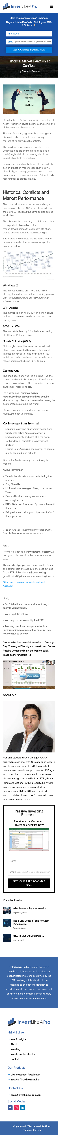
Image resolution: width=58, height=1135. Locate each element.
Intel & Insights (18, 1039)
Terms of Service (32, 1130)
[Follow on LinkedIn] (22, 1107)
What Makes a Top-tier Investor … (31, 908)
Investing (15, 1049)
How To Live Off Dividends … (28, 935)
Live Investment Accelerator (25, 1074)
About (14, 1044)
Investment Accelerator (23, 1054)
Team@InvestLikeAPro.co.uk (26, 1094)
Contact (15, 1059)
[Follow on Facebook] (10, 1107)
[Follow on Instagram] (16, 1107)
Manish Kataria (31, 71)
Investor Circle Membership (25, 1079)
